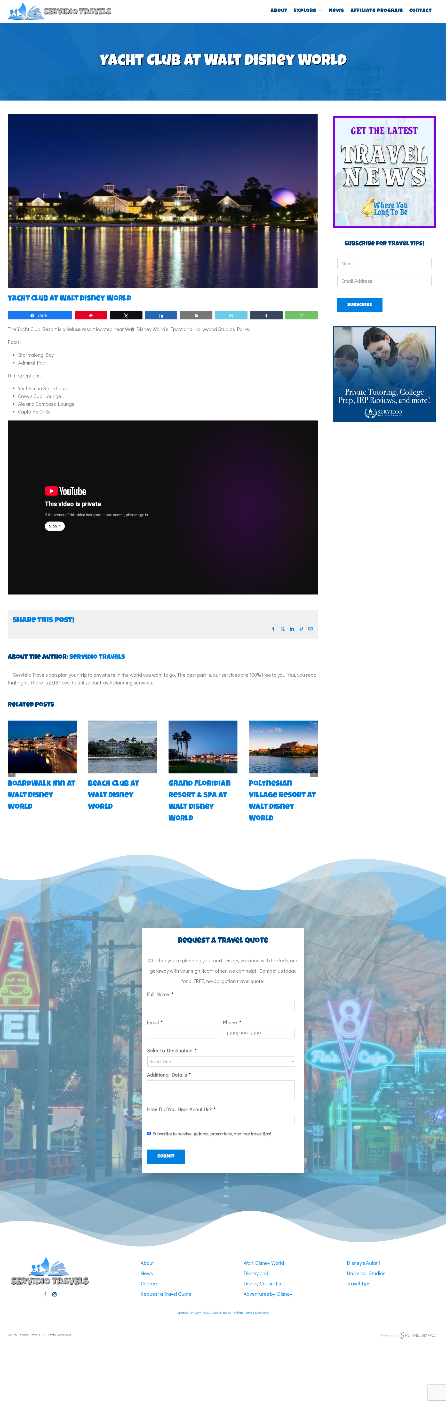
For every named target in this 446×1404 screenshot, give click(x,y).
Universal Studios (366, 1261)
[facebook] (45, 1283)
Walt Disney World (264, 1251)
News (147, 1261)
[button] (11, 767)
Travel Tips (358, 1271)
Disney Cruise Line (264, 1271)
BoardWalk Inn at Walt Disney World (282, 795)
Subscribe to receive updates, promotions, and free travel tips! (212, 1122)
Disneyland (256, 1261)
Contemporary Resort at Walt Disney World (117, 795)
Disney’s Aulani (363, 1251)
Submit (166, 1145)
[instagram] (54, 1283)
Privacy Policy (200, 1301)
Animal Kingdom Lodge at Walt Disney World (200, 795)
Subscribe (359, 305)
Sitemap (182, 1301)
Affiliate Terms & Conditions (251, 1301)
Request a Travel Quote (166, 1282)
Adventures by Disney (268, 1282)
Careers (149, 1271)
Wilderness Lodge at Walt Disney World (42, 795)
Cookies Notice (221, 1301)
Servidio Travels (97, 657)
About (147, 1251)
